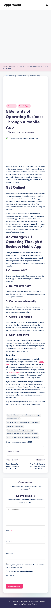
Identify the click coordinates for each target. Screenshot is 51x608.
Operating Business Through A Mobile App (20, 430)
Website (9, 553)
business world (14, 372)
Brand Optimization (13, 419)
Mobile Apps (24, 106)
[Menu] (47, 5)
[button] (13, 452)
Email (9, 542)
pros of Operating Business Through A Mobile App (22, 433)
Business (11, 106)
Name (9, 530)
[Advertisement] (25, 36)
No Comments (29, 132)
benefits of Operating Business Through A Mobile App (23, 415)
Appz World (12, 5)
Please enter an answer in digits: (19, 571)
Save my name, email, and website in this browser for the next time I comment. (25, 566)
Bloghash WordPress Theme (25, 604)
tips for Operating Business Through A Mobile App (22, 437)
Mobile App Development (15, 426)
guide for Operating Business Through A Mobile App (23, 422)
